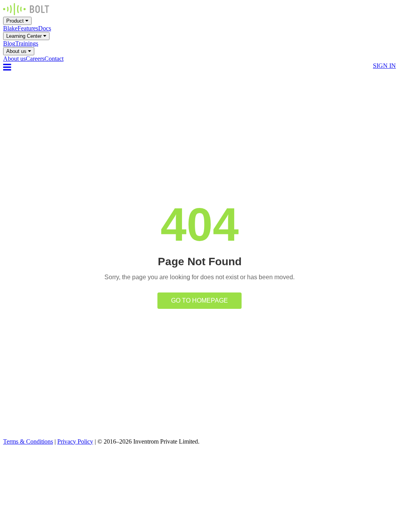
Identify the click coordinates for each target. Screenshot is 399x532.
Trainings (26, 43)
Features (28, 28)
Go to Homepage (199, 300)
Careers (35, 58)
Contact (54, 58)
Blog (9, 43)
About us (17, 51)
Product (15, 21)
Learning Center (24, 36)
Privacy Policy (75, 441)
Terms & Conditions (28, 441)
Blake (10, 28)
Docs (44, 28)
